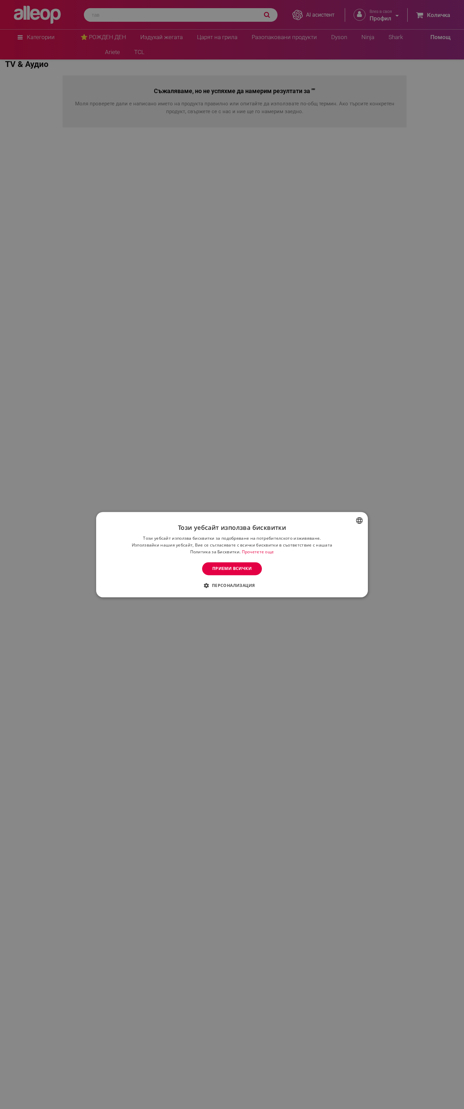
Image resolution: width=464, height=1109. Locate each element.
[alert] (232, 554)
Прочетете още (258, 552)
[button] (232, 585)
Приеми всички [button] (232, 568)
